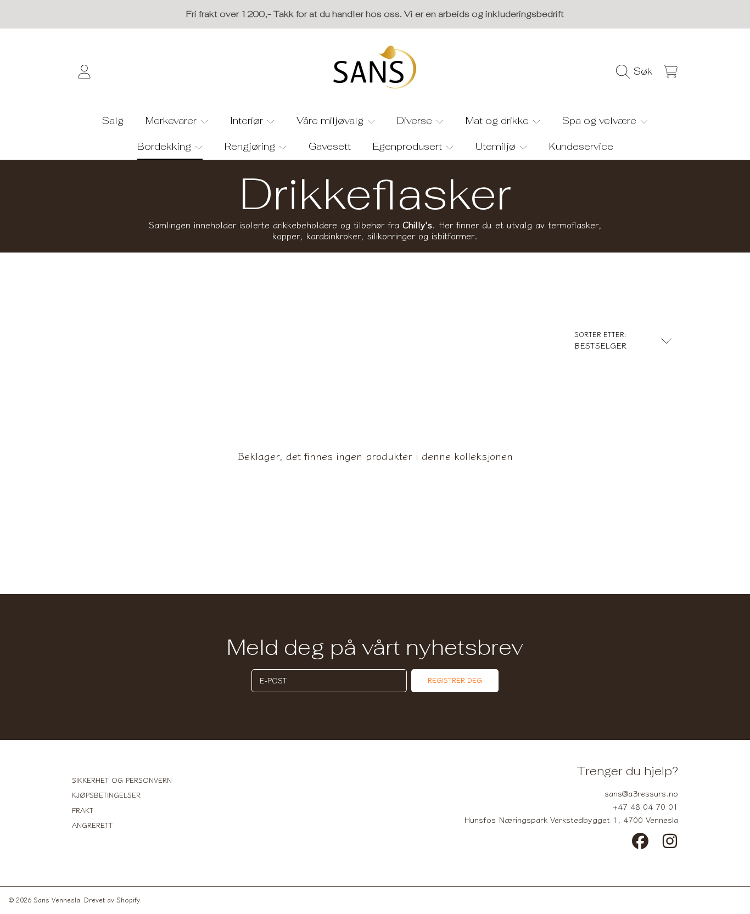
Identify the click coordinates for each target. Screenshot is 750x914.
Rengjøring (251, 146)
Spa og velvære (600, 120)
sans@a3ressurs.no (641, 793)
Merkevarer (172, 120)
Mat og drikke (498, 120)
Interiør (248, 120)
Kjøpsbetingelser (106, 794)
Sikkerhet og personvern (122, 780)
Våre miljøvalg (331, 120)
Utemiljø (496, 146)
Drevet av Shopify (112, 899)
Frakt (82, 810)
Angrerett (92, 825)
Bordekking (165, 146)
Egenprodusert (409, 146)
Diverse (416, 120)
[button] (637, 71)
